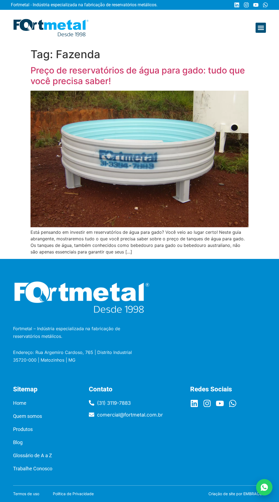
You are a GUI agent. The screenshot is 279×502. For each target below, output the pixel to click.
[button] (261, 28)
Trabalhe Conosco (32, 468)
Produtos (23, 429)
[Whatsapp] (265, 5)
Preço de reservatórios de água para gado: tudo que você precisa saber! (138, 75)
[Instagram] (246, 5)
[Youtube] (256, 5)
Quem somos (27, 416)
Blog (18, 442)
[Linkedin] (236, 5)
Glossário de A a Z (32, 455)
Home (19, 403)
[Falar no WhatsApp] (264, 487)
